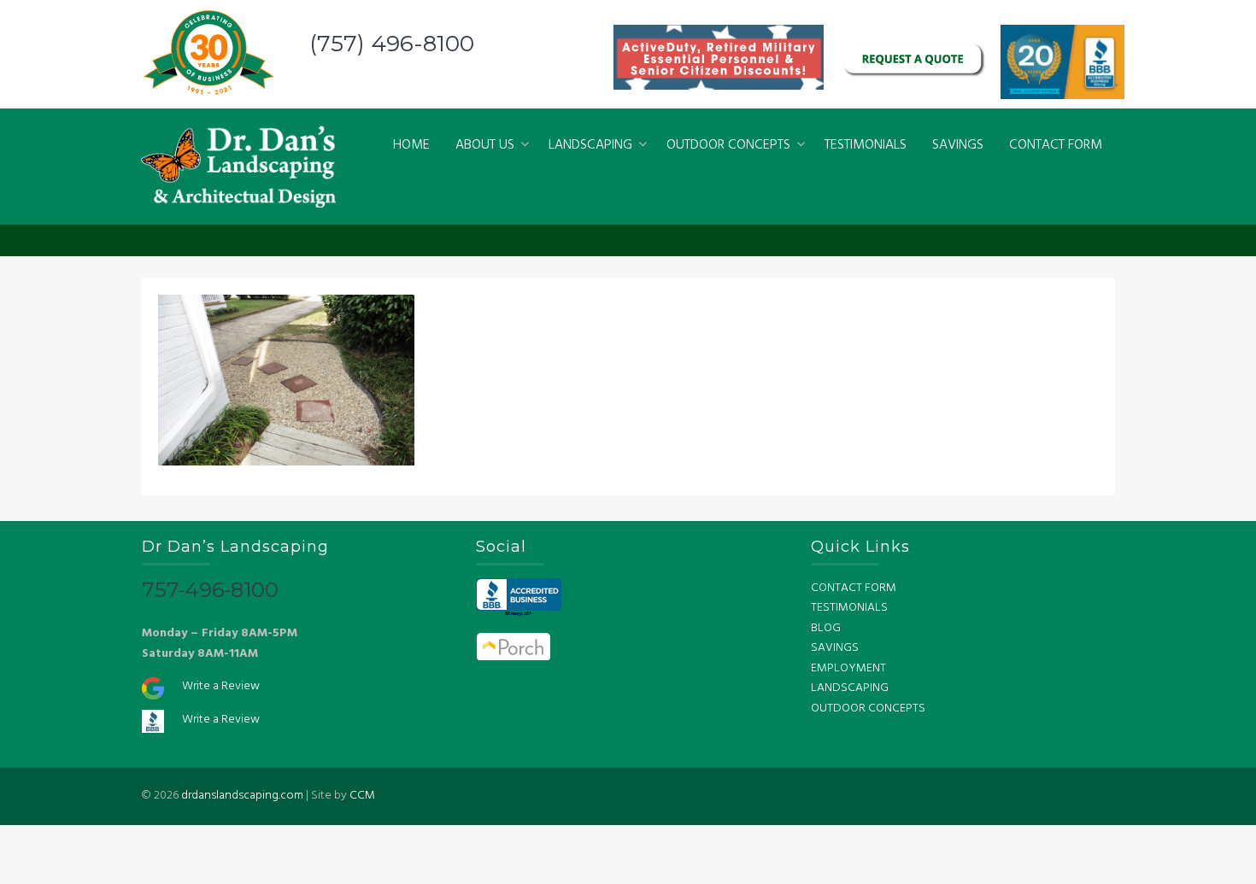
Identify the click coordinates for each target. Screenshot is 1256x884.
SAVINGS (957, 145)
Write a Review (221, 686)
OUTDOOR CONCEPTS (728, 145)
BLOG (826, 628)
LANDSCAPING (590, 145)
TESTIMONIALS (866, 145)
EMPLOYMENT (848, 668)
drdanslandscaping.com (242, 795)
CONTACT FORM (1055, 145)
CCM (362, 795)
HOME (411, 145)
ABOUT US (484, 145)
